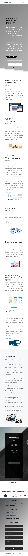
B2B (14, 440)
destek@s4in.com (14, 515)
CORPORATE (14, 452)
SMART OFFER (14, 445)
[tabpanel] (14, 38)
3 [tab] (15, 67)
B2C (17, 450)
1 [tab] (11, 67)
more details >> (8, 102)
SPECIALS (14, 447)
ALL (17, 438)
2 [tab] (13, 67)
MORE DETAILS (11, 56)
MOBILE (12, 450)
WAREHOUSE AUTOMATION (14, 443)
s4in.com (17, 553)
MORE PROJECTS (14, 462)
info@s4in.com (13, 512)
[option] (5, 495)
